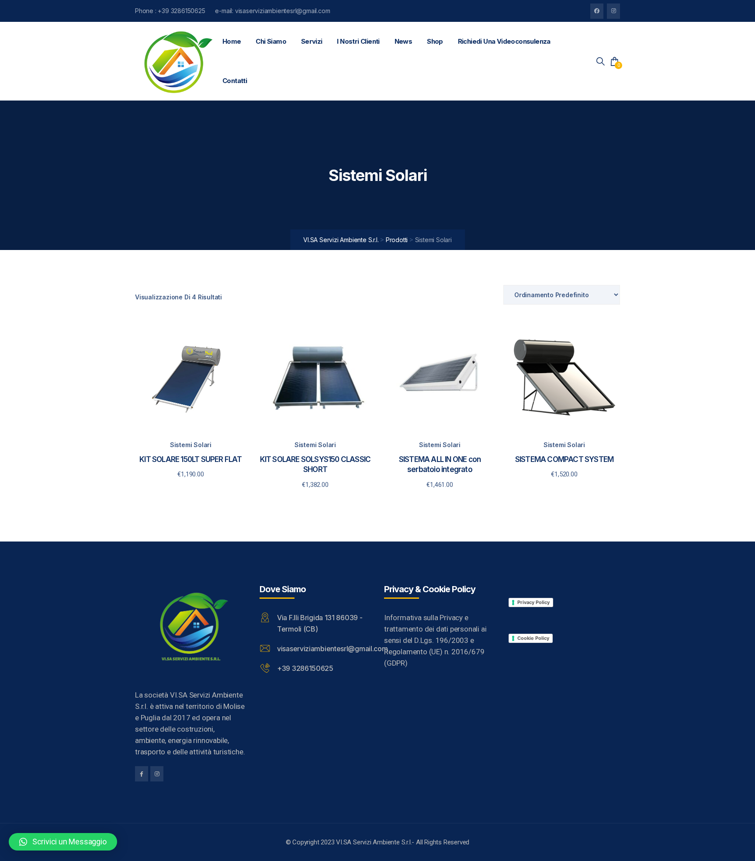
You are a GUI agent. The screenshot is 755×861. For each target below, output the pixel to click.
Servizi (311, 41)
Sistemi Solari (190, 444)
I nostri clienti (358, 41)
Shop (435, 41)
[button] (63, 842)
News (403, 41)
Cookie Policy (533, 638)
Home (231, 41)
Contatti (234, 80)
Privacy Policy (533, 602)
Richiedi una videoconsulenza (504, 41)
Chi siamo (271, 41)
